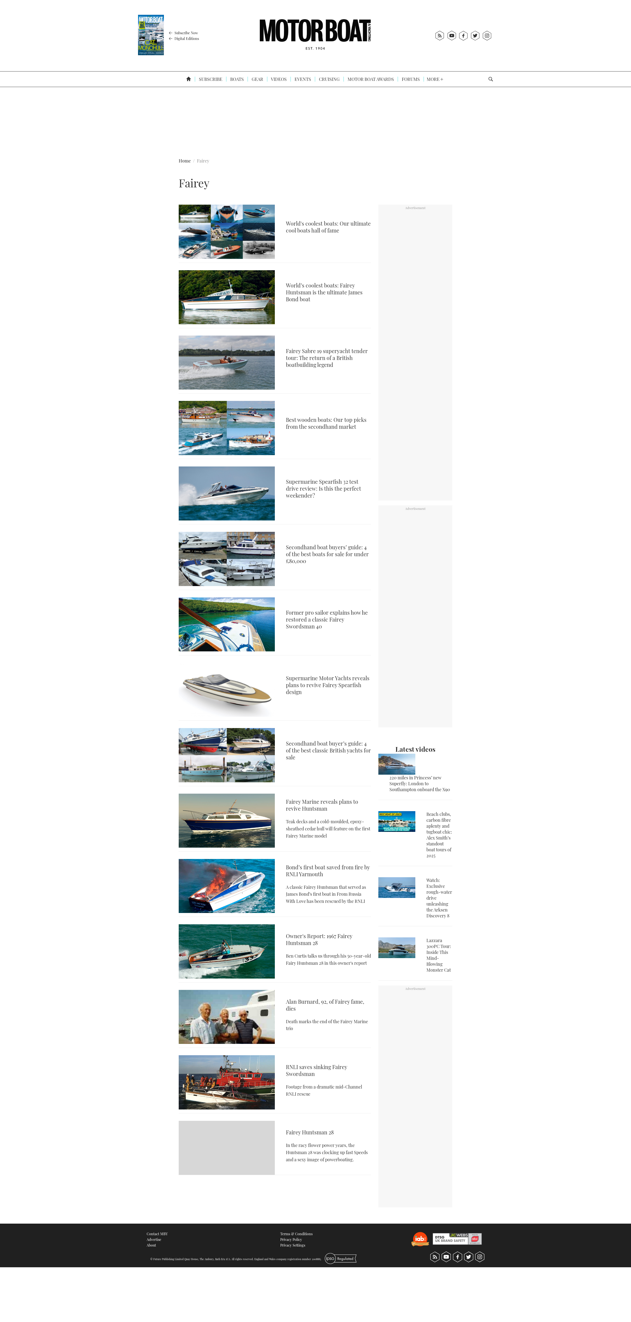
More (433, 79)
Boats (236, 79)
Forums (410, 79)
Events (302, 79)
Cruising (329, 79)
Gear (257, 79)
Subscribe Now (186, 32)
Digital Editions (186, 38)
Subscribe (210, 79)
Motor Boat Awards (370, 79)
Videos (278, 79)
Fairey (203, 161)
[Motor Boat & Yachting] (315, 35)
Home (185, 161)
